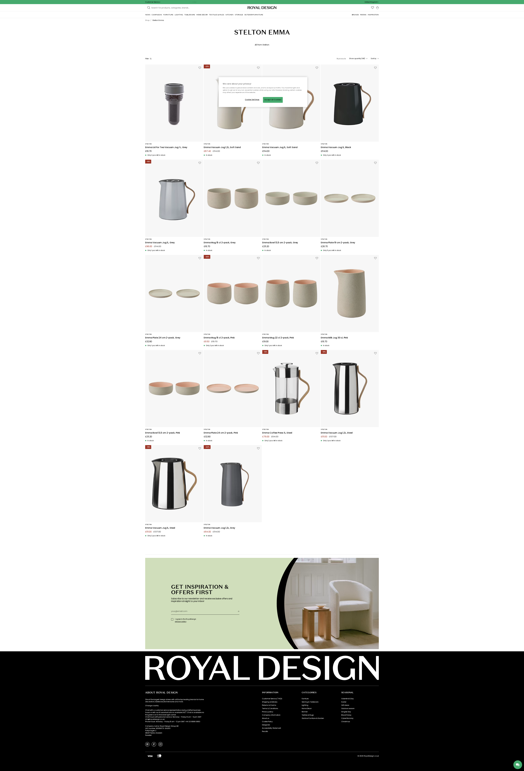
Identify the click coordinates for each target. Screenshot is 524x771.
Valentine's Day (347, 698)
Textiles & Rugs (308, 715)
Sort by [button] (373, 58)
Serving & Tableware (310, 702)
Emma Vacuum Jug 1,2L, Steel (337, 433)
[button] (372, 2)
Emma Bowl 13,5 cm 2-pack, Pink (162, 433)
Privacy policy (267, 712)
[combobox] (372, 2)
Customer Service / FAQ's (272, 698)
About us (265, 718)
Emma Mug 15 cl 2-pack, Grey (220, 243)
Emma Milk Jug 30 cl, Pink (334, 338)
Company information (271, 715)
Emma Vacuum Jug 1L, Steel (160, 528)
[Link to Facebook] (154, 744)
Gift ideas (345, 705)
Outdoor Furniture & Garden (313, 718)
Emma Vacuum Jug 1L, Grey (160, 243)
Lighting (305, 705)
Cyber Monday (347, 718)
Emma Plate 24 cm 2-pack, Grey (162, 338)
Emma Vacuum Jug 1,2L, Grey (219, 528)
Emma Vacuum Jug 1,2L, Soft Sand (222, 147)
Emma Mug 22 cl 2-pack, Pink (278, 338)
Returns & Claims (269, 705)
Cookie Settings (252, 100)
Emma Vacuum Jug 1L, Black (336, 147)
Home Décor (307, 708)
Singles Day (346, 712)
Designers (266, 725)
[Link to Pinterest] (147, 744)
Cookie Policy (267, 721)
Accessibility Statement (271, 728)
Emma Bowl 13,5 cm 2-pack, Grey (280, 243)
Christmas (345, 721)
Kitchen (305, 712)
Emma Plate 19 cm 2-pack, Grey (338, 243)
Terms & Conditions (270, 708)
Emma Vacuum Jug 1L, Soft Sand (279, 147)
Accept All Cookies (272, 100)
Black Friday (346, 715)
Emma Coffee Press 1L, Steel (277, 433)
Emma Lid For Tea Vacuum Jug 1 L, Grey (166, 147)
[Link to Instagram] (160, 744)
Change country (152, 706)
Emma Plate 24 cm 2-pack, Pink (221, 433)
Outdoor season (348, 708)
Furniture (305, 698)
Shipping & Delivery (269, 702)
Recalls (265, 731)
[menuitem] (147, 15)
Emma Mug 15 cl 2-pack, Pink (219, 338)
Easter (343, 702)
